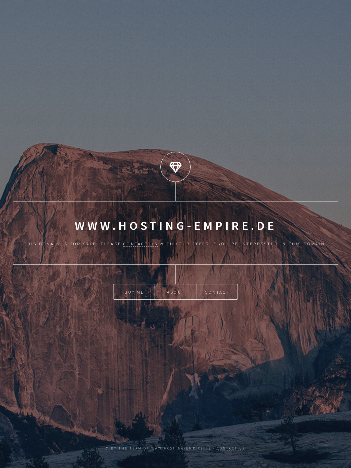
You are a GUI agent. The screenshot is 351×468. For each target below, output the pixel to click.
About (176, 292)
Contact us (231, 448)
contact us (140, 243)
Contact (217, 292)
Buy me (134, 292)
